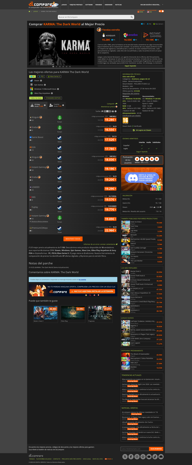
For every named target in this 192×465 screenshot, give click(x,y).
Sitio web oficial (129, 77)
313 (32, 150)
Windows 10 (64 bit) (133, 99)
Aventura (135, 79)
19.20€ (110, 179)
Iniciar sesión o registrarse (151, 5)
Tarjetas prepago (76, 5)
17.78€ (110, 149)
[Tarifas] (107, 111)
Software (89, 5)
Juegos (64, 5)
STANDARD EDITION (53, 98)
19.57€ (110, 199)
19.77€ (110, 209)
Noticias (118, 5)
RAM (124, 106)
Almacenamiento (129, 113)
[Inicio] (29, 11)
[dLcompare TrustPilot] (142, 457)
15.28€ (110, 120)
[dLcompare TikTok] (154, 457)
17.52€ (110, 139)
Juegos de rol (145, 79)
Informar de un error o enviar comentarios (100, 244)
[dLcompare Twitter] (124, 457)
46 (32, 200)
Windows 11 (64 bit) (153, 99)
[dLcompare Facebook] (130, 457)
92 (32, 130)
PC (34, 76)
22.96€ (110, 230)
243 (32, 190)
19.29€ (110, 189)
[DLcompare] (36, 455)
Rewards (98, 5)
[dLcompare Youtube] (148, 457)
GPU (124, 108)
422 (32, 120)
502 (32, 170)
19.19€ (110, 169)
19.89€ (110, 219)
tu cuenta (82, 280)
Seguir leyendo (130, 66)
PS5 (42, 76)
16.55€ (110, 129)
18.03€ (110, 159)
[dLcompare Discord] (160, 457)
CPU (124, 101)
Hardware (108, 5)
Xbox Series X (55, 76)
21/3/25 (137, 91)
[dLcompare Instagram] (136, 457)
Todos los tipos (36, 98)
